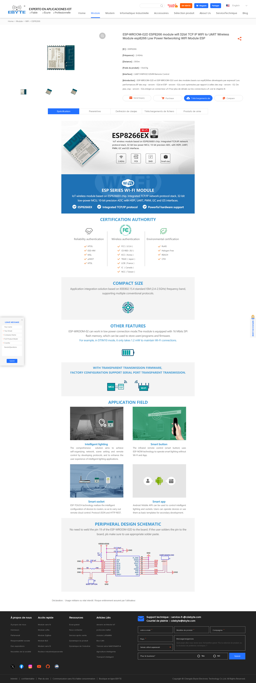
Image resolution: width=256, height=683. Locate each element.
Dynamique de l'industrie (79, 646)
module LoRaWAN (104, 635)
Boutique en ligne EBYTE (110, 679)
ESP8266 (36, 21)
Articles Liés (104, 617)
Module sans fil (44, 625)
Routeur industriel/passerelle (50, 652)
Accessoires (161, 13)
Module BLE (43, 641)
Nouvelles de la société (21, 652)
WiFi (27, 21)
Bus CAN (100, 641)
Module (95, 13)
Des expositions (18, 646)
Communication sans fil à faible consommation (74, 679)
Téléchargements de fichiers (198, 99)
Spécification (63, 111)
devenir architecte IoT (106, 625)
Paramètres (95, 111)
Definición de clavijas (126, 111)
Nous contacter (75, 630)
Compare (229, 98)
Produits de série (192, 111)
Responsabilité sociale (20, 641)
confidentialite (27, 679)
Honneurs (15, 630)
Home (82, 13)
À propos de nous (21, 617)
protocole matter (104, 630)
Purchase (167, 98)
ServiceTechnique (226, 13)
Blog (245, 13)
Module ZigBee (44, 635)
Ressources (76, 617)
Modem (110, 13)
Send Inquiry (137, 98)
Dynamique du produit (78, 641)
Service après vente (78, 635)
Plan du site (43, 679)
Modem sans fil (44, 646)
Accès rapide (45, 617)
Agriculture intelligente (106, 652)
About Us (205, 13)
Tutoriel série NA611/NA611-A (109, 646)
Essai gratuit (74, 625)
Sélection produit (184, 13)
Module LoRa (43, 630)
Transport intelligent (105, 657)
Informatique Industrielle (134, 13)
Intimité (14, 679)
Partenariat (15, 635)
